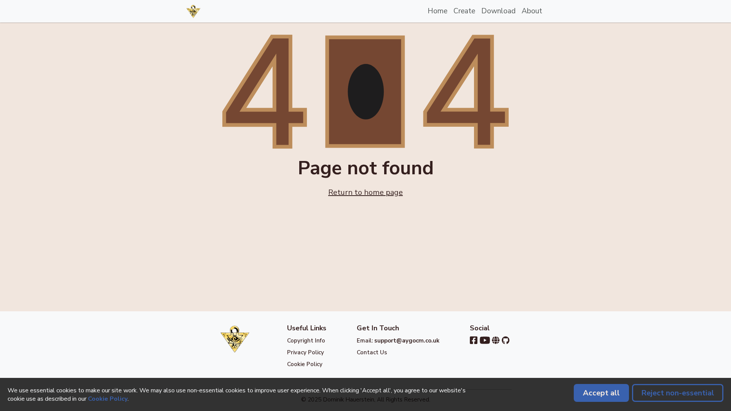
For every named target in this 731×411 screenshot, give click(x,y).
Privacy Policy (305, 352)
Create (464, 11)
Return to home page (365, 192)
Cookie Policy (304, 364)
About (532, 11)
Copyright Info (306, 340)
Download (498, 11)
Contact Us (372, 352)
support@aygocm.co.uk (406, 340)
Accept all (601, 393)
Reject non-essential (677, 393)
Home (437, 11)
